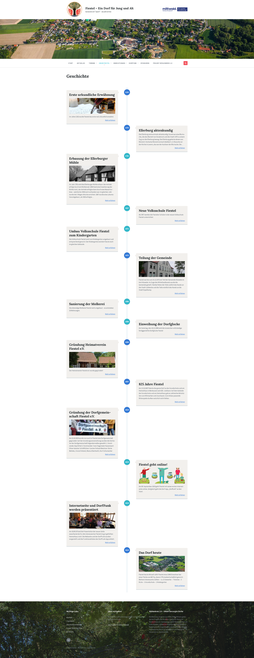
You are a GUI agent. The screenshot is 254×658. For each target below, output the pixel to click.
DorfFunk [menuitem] (133, 63)
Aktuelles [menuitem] (81, 63)
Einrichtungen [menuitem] (119, 63)
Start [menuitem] (70, 63)
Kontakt (69, 617)
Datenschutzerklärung (74, 625)
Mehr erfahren (110, 120)
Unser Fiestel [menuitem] (104, 63)
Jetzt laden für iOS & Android (118, 625)
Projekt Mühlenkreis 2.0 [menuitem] (162, 63)
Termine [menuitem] (92, 63)
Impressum (70, 621)
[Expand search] (186, 63)
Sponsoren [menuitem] (144, 63)
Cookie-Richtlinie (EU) (74, 628)
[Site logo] (74, 16)
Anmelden (69, 632)
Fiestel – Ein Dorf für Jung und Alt (109, 8)
